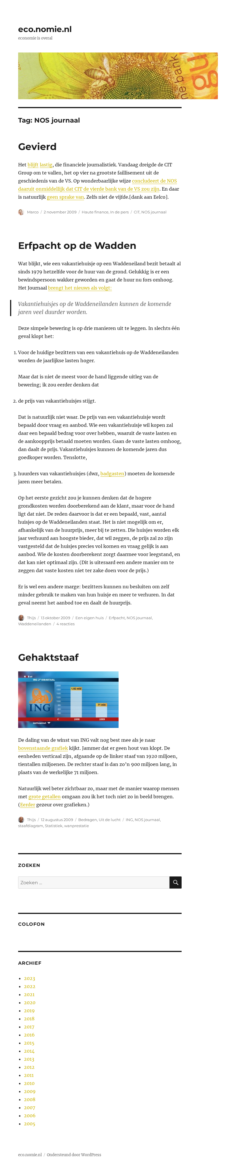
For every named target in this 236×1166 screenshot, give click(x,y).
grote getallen (44, 796)
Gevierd (37, 146)
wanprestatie (76, 825)
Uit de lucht (110, 819)
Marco (33, 212)
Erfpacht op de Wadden (77, 245)
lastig (46, 165)
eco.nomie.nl (45, 29)
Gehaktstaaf (48, 657)
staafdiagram (30, 825)
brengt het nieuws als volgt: (80, 288)
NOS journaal (154, 212)
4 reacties (65, 624)
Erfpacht (117, 617)
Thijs (31, 617)
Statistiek (53, 825)
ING (129, 819)
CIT (137, 212)
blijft (33, 165)
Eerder (27, 805)
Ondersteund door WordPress (74, 1154)
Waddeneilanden (34, 624)
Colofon (31, 924)
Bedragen (87, 819)
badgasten (112, 473)
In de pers (119, 212)
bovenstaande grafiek (43, 748)
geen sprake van (65, 197)
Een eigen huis (89, 617)
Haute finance (95, 212)
